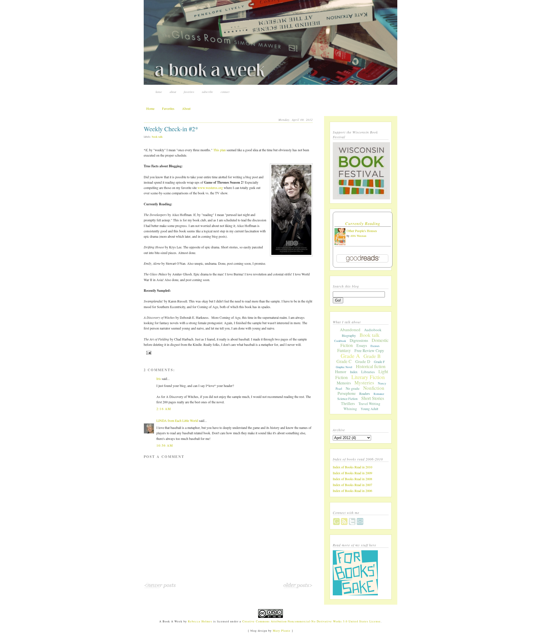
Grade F (379, 361)
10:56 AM (164, 445)
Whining (350, 408)
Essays (361, 345)
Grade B (372, 356)
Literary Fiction (368, 376)
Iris (158, 378)
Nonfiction (373, 388)
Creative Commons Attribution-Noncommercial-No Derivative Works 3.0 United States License (311, 621)
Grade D (362, 361)
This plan (219, 150)
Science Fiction (347, 398)
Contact (225, 92)
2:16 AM (163, 408)
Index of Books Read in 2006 (352, 490)
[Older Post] (298, 587)
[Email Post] (148, 352)
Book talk (157, 137)
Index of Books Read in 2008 (352, 479)
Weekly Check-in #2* (171, 128)
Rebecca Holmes (200, 621)
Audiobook (373, 329)
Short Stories (372, 398)
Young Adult (369, 408)
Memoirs (344, 383)
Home (159, 92)
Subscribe (207, 92)
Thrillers (348, 403)
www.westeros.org (210, 187)
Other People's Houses (362, 230)
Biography (349, 335)
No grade (353, 388)
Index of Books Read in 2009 (352, 473)
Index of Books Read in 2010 (352, 467)
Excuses (375, 346)
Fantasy (344, 350)
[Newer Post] (160, 587)
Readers (364, 393)
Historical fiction (370, 366)
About (173, 92)
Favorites (189, 92)
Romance (379, 394)
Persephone (347, 393)
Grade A (350, 356)
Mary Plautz (282, 631)
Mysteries (364, 382)
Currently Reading (362, 223)
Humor (340, 371)
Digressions (359, 340)
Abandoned (350, 329)
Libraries (368, 371)
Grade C (344, 361)
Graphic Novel (344, 367)
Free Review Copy (369, 350)
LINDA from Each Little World (177, 420)
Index (354, 371)
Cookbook (340, 341)
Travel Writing (369, 403)
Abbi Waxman (358, 236)
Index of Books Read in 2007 (352, 484)
